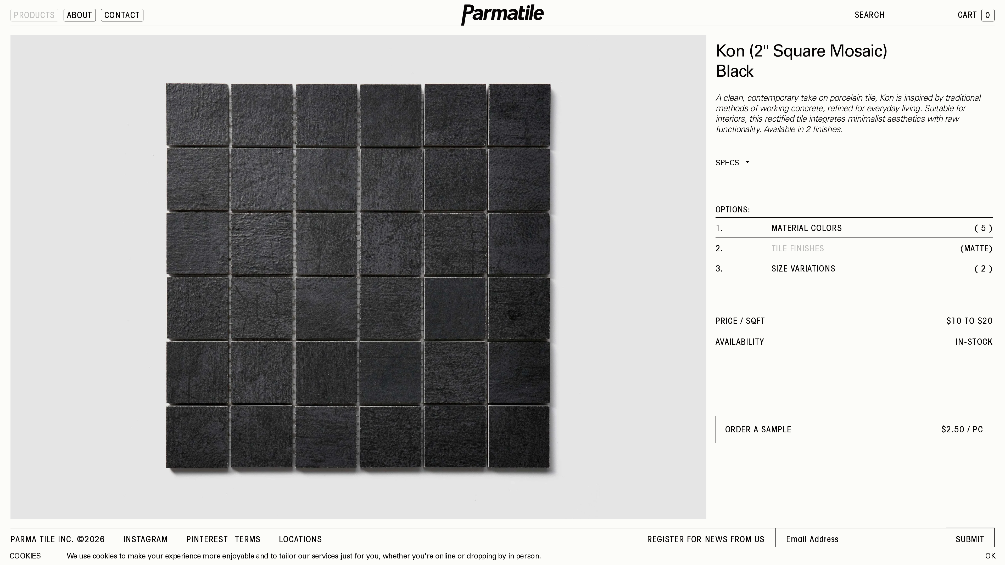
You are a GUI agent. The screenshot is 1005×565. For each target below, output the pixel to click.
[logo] (502, 15)
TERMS (248, 540)
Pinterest (207, 540)
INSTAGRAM (146, 540)
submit (970, 540)
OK (990, 556)
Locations (300, 540)
